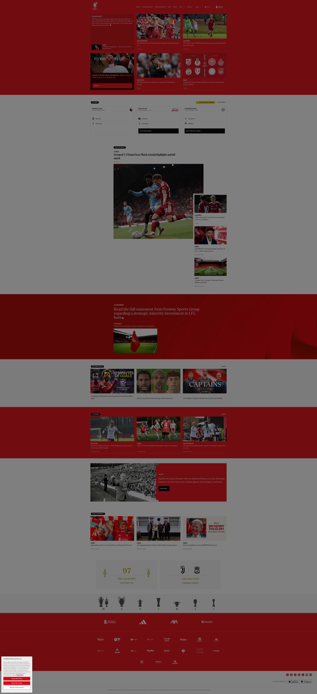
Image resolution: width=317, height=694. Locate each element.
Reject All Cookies (17, 683)
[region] (16, 674)
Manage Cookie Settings (17, 687)
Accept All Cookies (16, 678)
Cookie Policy (20, 675)
